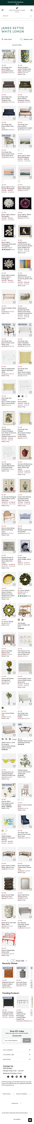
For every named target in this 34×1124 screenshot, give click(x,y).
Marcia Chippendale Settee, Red (8, 951)
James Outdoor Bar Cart (24, 626)
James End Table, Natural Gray (7, 651)
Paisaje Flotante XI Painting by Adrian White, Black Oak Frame (7, 560)
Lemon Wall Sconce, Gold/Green (24, 772)
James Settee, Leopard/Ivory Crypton (25, 127)
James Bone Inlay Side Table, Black (9, 923)
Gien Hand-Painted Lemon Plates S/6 (24, 653)
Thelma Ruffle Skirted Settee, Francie (8, 747)
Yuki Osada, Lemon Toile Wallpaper (8, 804)
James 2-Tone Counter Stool (25, 805)
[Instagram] (8, 1077)
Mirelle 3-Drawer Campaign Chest (7, 1013)
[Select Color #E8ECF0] (6, 831)
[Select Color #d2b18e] (3, 831)
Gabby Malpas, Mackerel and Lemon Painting (8, 837)
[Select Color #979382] (10, 739)
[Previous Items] (8, 961)
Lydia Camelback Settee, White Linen (24, 343)
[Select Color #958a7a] (22, 620)
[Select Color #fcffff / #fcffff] (19, 708)
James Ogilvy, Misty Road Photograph (24, 156)
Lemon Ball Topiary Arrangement (8, 679)
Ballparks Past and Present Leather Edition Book (8, 984)
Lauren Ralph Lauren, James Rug (25, 681)
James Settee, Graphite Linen (6, 99)
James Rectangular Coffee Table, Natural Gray (24, 867)
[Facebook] (21, 1077)
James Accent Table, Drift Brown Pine (8, 896)
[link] (17, 1050)
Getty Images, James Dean (24, 560)
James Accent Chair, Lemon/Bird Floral (8, 154)
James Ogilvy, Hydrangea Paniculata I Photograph (9, 244)
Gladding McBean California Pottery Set (8, 774)
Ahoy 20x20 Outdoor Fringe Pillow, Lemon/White (24, 434)
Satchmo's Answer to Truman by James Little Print (25, 278)
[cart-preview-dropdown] (31, 10)
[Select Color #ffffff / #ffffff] (22, 150)
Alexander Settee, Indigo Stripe (23, 925)
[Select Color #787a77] (22, 396)
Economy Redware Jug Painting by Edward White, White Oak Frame (25, 466)
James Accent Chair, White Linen (8, 343)
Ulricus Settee (22, 401)
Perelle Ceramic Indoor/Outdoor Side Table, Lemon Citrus (24, 69)
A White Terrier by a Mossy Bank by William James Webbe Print (25, 245)
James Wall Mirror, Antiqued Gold (23, 896)
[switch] (21, 39)
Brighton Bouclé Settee (23, 716)
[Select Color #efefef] (26, 396)
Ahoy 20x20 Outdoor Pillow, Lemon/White (24, 373)
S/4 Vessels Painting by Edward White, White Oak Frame (9, 498)
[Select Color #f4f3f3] (22, 799)
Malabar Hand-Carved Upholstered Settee (25, 741)
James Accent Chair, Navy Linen (24, 835)
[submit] (31, 16)
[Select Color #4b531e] (3, 708)
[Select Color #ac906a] (19, 620)
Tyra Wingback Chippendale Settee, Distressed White (8, 465)
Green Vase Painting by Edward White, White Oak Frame (24, 498)
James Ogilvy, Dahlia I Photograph (8, 215)
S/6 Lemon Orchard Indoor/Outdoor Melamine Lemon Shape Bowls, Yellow (8, 592)
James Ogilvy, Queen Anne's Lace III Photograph (8, 277)
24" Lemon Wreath (24, 590)
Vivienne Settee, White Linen (9, 309)
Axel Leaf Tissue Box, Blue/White (21, 983)
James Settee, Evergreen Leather (24, 99)
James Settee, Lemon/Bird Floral (7, 70)
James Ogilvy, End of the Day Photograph (8, 187)
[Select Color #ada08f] (6, 739)
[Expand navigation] (4, 10)
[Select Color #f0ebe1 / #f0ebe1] (19, 150)
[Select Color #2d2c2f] (19, 396)
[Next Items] (26, 961)
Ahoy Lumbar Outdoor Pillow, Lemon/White (9, 402)
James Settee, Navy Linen (8, 127)
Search (5, 16)
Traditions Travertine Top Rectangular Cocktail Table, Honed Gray (21, 1015)
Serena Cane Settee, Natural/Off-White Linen (8, 529)
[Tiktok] (12, 1077)
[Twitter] (25, 1077)
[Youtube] (17, 1077)
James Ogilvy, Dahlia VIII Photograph (24, 215)
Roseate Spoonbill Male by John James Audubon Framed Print (25, 311)
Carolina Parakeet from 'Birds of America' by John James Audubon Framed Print (9, 433)
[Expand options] (29, 1049)
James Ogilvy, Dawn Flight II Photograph (24, 187)
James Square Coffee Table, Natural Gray (8, 866)
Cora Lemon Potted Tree (8, 714)
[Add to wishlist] (14, 62)
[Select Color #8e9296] (3, 739)
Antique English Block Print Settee (25, 530)
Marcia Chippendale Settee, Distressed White (8, 370)
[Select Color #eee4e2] (19, 799)
